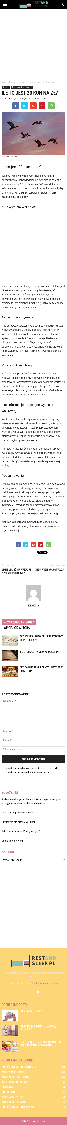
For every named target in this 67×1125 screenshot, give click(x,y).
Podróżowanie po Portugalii (19, 1067)
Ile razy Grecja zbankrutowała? (18, 812)
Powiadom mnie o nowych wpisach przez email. (27, 772)
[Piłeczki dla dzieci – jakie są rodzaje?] (10, 1030)
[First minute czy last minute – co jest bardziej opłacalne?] (10, 1046)
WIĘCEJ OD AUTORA (17, 628)
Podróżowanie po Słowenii (22, 87)
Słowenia (6, 87)
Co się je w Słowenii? (13, 840)
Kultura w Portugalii (14, 1082)
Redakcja (12, 98)
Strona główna (8, 82)
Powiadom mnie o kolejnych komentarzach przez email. (31, 768)
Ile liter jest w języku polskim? (39, 651)
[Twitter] (38, 992)
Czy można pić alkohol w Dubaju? (19, 822)
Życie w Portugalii (13, 1072)
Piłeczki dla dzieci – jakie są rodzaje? (38, 1028)
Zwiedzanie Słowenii (14, 1102)
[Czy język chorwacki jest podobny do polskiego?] (10, 640)
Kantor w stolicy (31, 1011)
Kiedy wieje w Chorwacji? (49, 569)
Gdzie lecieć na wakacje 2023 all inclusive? (16, 571)
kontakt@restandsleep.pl (45, 983)
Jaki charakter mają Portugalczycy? (21, 831)
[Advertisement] (33, 43)
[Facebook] (29, 992)
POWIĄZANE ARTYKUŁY (19, 622)
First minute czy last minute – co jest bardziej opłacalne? (41, 1043)
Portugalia (8, 1092)
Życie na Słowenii (12, 1097)
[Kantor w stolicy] (10, 1015)
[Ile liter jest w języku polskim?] (10, 655)
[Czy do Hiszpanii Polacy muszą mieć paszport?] (10, 671)
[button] (62, 4)
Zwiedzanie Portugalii (15, 1077)
